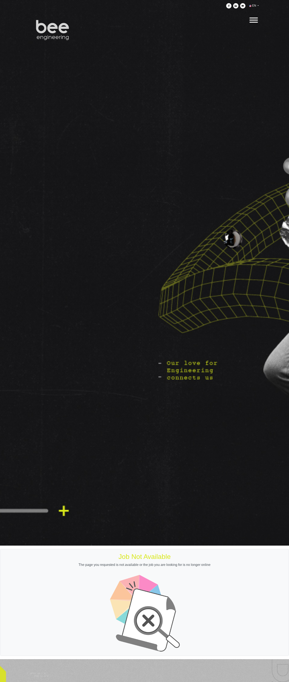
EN (254, 5)
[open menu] (253, 19)
